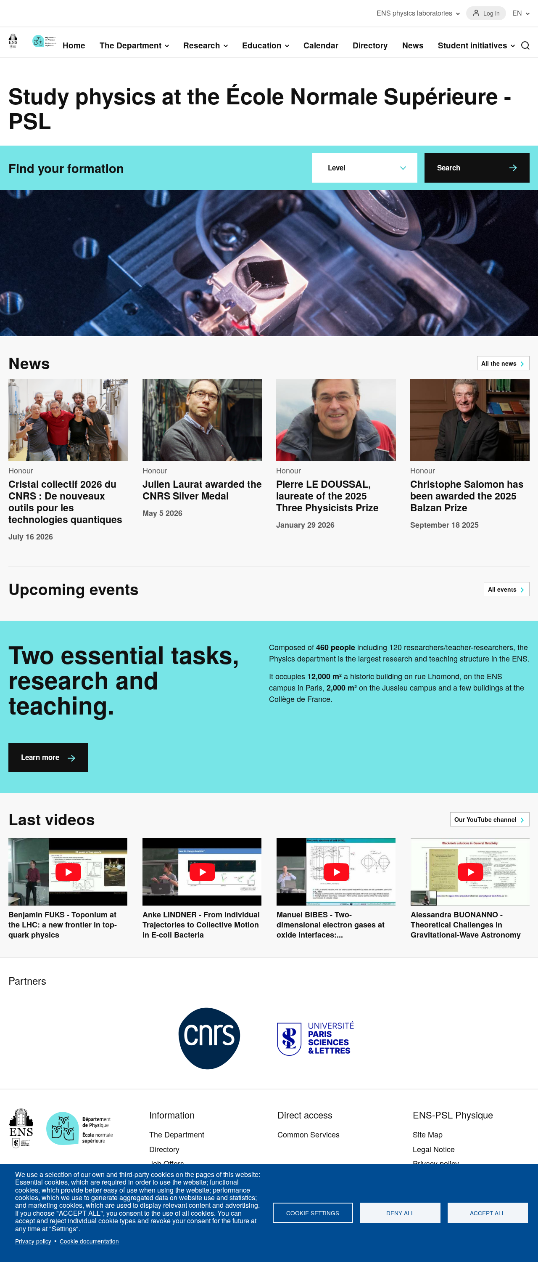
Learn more (40, 757)
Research (201, 45)
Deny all (400, 1213)
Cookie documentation (89, 1241)
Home (74, 45)
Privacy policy (33, 1241)
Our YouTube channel (485, 819)
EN (517, 13)
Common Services (308, 1134)
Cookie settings (312, 1213)
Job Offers (166, 1163)
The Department (130, 45)
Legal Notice (434, 1148)
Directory (370, 45)
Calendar (320, 45)
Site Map (428, 1134)
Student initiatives (472, 45)
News (413, 45)
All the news (499, 363)
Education (262, 45)
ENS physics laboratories (414, 13)
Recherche (525, 45)
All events (502, 589)
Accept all (487, 1213)
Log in (491, 13)
